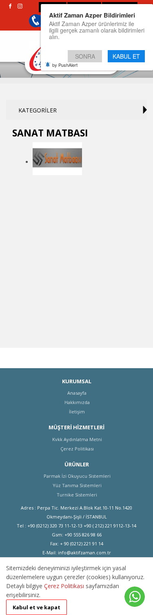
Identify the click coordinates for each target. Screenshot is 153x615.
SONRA (85, 56)
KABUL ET (126, 56)
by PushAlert (65, 65)
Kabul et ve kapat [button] (36, 607)
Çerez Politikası (64, 586)
